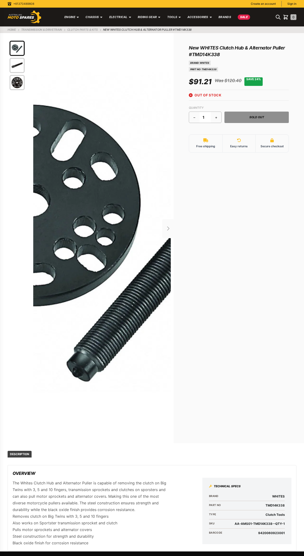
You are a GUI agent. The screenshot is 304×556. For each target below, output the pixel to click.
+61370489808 (23, 3)
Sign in (291, 3)
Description (19, 454)
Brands (224, 17)
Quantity (196, 107)
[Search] (278, 17)
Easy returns (239, 146)
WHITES (204, 62)
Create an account (263, 3)
